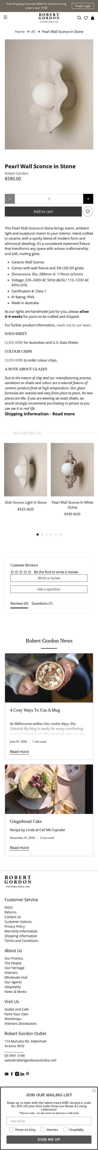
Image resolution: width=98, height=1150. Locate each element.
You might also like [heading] (27, 433)
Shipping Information (21, 936)
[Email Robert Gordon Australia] (7, 1075)
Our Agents (13, 982)
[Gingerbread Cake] (49, 789)
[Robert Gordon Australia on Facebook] (12, 1075)
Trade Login (83, 6)
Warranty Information (21, 931)
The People (13, 963)
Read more (19, 751)
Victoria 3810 (14, 1046)
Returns (11, 912)
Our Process (14, 958)
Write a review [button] (49, 578)
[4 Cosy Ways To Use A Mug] (49, 678)
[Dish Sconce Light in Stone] (25, 469)
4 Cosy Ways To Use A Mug (35, 710)
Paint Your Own (16, 1014)
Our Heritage (14, 968)
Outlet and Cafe (17, 1009)
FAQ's (9, 907)
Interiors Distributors (21, 1023)
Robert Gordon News (49, 641)
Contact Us (13, 917)
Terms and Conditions (21, 940)
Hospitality (13, 987)
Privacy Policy (15, 926)
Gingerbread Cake (26, 821)
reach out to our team (74, 325)
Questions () (42, 603)
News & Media (16, 991)
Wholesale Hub (16, 977)
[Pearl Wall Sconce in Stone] (49, 94)
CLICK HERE (14, 342)
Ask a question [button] (49, 589)
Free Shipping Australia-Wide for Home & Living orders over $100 (36, 6)
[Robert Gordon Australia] (49, 17)
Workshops (13, 1019)
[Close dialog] (94, 1090)
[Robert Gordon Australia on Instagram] (17, 1075)
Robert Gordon (16, 173)
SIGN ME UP (49, 1139)
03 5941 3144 (15, 1055)
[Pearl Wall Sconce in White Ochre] (72, 469)
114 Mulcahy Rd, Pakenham (26, 1041)
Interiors (11, 972)
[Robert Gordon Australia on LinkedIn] (22, 1075)
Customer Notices (18, 921)
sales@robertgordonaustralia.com (31, 1060)
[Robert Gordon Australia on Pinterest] (28, 1075)
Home (19, 31)
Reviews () (19, 603)
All (33, 31)
